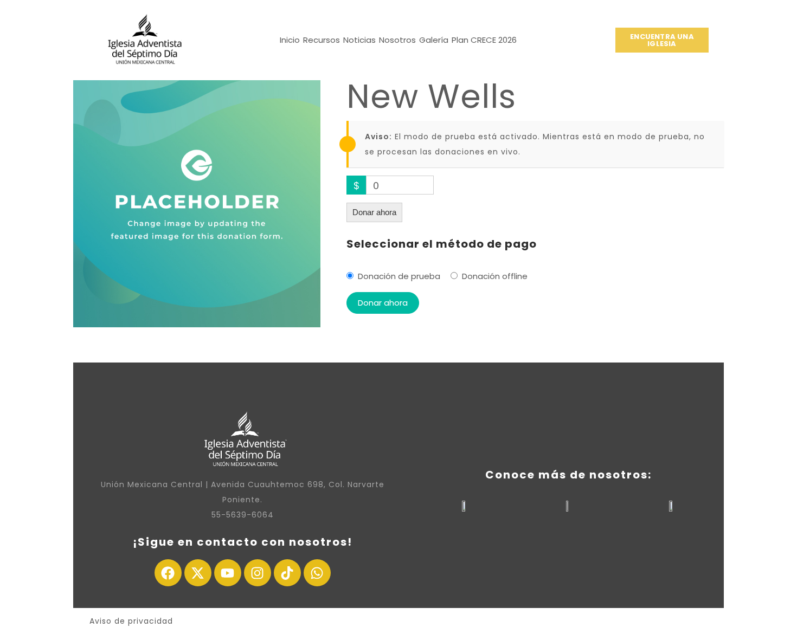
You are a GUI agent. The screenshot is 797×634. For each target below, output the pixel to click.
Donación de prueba (399, 276)
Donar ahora (374, 212)
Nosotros (397, 40)
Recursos (321, 40)
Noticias (359, 40)
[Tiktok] (287, 572)
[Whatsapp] (317, 572)
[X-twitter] (197, 572)
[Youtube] (227, 572)
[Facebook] (168, 572)
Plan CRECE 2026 (484, 40)
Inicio (290, 40)
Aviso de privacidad (131, 621)
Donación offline (495, 276)
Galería (433, 40)
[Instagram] (257, 572)
